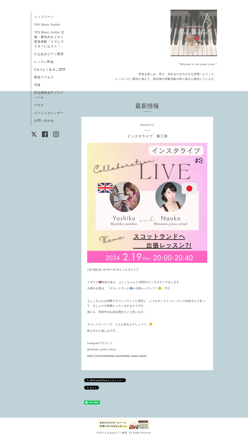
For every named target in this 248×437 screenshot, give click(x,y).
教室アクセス (44, 77)
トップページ (44, 16)
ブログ (39, 105)
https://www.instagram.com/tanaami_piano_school (117, 355)
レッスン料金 (44, 61)
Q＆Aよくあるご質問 (49, 69)
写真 (37, 85)
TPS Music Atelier (47, 24)
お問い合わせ (44, 120)
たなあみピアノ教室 (49, 54)
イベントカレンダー (49, 112)
